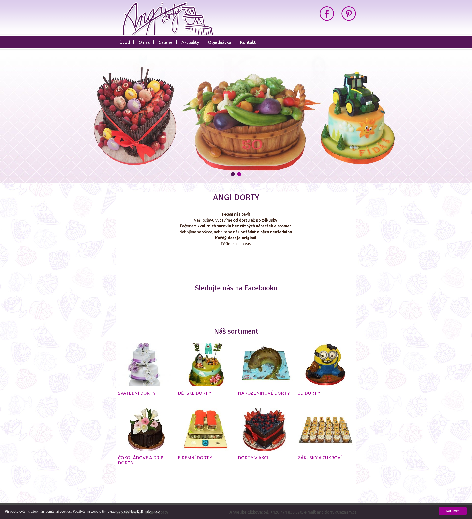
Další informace (148, 511)
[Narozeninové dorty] (265, 364)
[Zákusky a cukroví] (325, 429)
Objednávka (219, 42)
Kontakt (248, 42)
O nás (144, 42)
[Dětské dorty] (205, 364)
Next (417, 119)
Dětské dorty (194, 393)
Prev (54, 119)
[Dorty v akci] (265, 429)
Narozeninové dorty (264, 393)
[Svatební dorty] (145, 364)
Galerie (166, 42)
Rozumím (453, 511)
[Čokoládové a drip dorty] (145, 429)
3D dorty (309, 393)
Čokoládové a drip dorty (140, 460)
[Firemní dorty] (205, 429)
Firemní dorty (195, 457)
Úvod (124, 42)
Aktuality (190, 42)
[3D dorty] (325, 364)
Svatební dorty (137, 393)
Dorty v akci (253, 457)
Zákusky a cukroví (320, 457)
